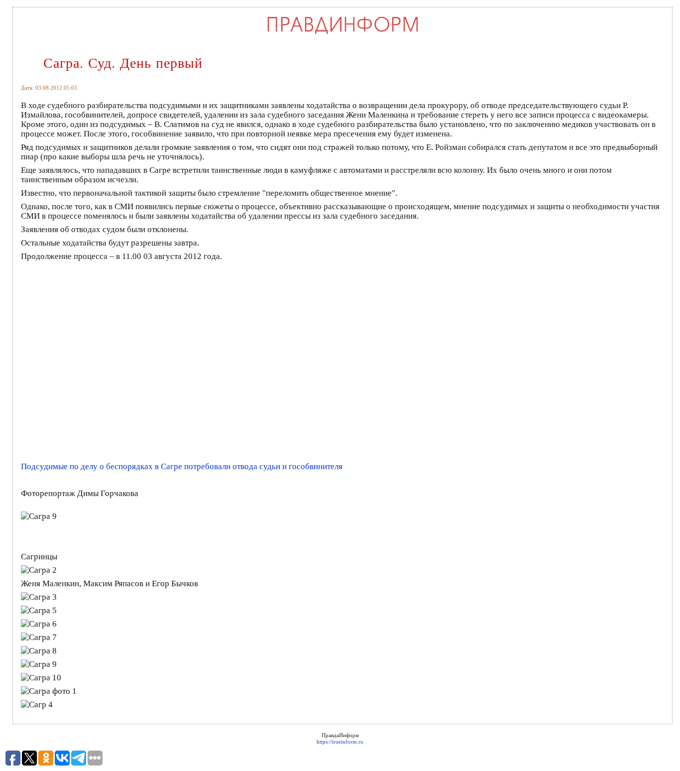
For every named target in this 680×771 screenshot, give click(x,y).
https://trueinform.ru (340, 742)
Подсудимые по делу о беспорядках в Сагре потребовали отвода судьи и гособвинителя (181, 466)
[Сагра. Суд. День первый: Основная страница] (343, 33)
